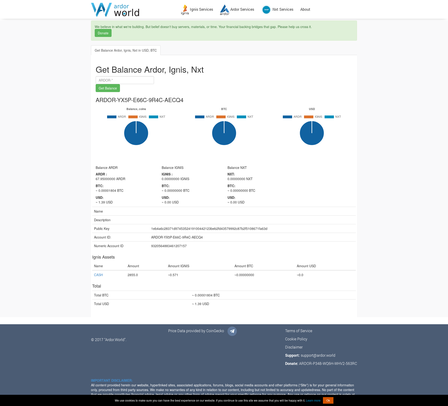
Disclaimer (294, 347)
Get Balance (108, 88)
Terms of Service (298, 330)
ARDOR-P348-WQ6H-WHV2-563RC (328, 363)
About (305, 9)
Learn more (313, 400)
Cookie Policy (296, 338)
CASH (98, 274)
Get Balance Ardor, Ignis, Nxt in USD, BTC (126, 50)
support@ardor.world (318, 355)
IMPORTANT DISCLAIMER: (112, 380)
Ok (328, 400)
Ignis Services (201, 9)
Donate (103, 33)
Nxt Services (282, 9)
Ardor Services (241, 9)
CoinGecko (215, 330)
